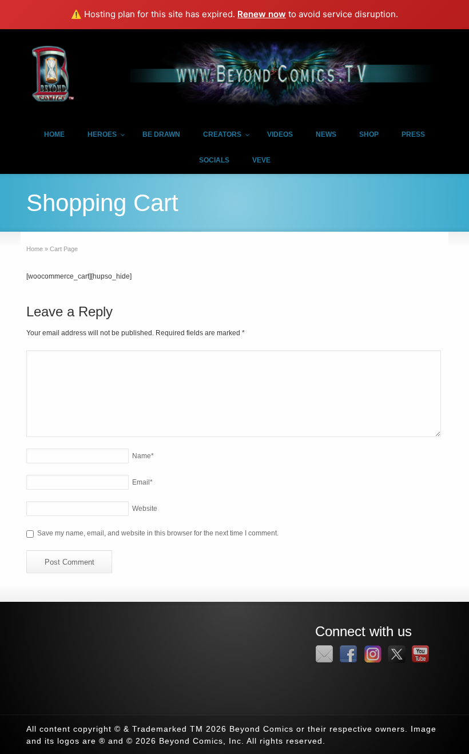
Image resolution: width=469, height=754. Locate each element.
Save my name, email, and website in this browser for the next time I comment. (158, 533)
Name (143, 456)
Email (142, 482)
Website (144, 509)
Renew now (261, 14)
